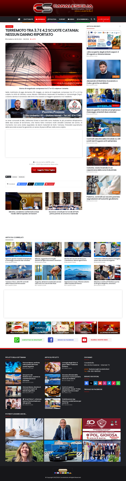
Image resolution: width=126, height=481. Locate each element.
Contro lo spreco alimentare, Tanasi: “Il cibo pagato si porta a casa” (71, 389)
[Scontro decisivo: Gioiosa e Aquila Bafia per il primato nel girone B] (102, 429)
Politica (52, 19)
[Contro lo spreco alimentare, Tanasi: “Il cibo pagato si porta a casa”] (53, 391)
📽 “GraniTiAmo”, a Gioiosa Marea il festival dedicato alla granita (32, 401)
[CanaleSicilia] (63, 8)
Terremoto (21, 177)
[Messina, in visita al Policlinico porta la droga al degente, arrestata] (107, 272)
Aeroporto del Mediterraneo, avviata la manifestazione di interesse (31, 378)
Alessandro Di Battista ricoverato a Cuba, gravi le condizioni (102, 82)
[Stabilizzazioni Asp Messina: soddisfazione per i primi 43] (53, 403)
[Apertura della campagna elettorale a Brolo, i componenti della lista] (102, 451)
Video (71, 19)
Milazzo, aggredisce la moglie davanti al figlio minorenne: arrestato (48, 259)
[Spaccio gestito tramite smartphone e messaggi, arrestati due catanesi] (18, 249)
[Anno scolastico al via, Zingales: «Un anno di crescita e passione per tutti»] (63, 429)
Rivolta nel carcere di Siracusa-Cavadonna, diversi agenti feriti (75, 259)
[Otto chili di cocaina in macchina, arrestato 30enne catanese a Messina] (63, 451)
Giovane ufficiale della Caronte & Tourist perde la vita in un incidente (71, 377)
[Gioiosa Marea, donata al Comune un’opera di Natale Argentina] (13, 391)
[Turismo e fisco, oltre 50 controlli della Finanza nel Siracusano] (18, 272)
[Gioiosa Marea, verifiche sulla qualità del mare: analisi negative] (13, 367)
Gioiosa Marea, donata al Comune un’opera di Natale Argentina (32, 389)
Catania (14, 177)
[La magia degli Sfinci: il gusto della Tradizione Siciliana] (53, 367)
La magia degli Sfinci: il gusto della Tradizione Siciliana (70, 364)
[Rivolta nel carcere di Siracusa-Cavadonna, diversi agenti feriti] (77, 249)
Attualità (29, 19)
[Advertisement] (44, 143)
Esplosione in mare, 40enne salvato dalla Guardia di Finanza (76, 282)
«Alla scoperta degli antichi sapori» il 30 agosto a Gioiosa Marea (103, 53)
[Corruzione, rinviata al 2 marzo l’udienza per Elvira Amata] (24, 451)
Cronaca (41, 19)
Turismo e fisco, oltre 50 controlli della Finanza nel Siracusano (16, 282)
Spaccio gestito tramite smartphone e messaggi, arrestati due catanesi (103, 111)
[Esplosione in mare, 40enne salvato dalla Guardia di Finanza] (77, 272)
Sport (62, 19)
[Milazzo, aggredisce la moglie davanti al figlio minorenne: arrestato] (48, 249)
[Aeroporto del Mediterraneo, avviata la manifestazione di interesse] (13, 379)
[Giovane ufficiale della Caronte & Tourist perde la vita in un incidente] (53, 379)
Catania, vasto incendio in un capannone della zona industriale (101, 169)
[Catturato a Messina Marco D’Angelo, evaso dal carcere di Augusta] (107, 249)
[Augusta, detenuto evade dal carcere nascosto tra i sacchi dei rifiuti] (48, 272)
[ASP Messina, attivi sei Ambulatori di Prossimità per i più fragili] (24, 429)
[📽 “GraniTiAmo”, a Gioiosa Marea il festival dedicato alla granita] (13, 403)
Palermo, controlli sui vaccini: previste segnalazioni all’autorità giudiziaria (103, 198)
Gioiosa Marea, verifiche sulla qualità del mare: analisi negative (31, 364)
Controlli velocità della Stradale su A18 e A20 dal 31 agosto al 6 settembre (103, 140)
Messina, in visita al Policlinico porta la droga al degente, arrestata (106, 282)
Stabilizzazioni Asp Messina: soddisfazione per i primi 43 (71, 401)
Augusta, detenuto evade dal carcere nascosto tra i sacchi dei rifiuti (48, 282)
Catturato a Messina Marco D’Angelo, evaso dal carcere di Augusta (107, 259)
